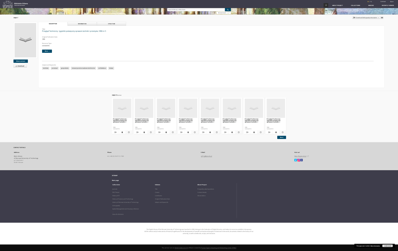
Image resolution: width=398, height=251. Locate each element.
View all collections (118, 214)
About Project (337, 5)
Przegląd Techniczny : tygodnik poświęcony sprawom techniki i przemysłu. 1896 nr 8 (252, 120)
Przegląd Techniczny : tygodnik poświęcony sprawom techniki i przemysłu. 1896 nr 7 (230, 120)
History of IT (116, 196)
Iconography (116, 205)
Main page (115, 180)
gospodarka (64, 68)
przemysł (55, 68)
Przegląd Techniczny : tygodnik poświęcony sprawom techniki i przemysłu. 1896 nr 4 (186, 120)
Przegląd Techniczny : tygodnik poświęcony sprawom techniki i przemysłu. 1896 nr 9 (274, 120)
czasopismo (46, 45)
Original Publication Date (162, 199)
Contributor (158, 196)
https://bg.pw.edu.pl (300, 156)
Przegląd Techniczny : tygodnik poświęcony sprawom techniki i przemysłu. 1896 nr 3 (164, 120)
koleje (111, 68)
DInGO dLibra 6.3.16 (181, 248)
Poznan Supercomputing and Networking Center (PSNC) (218, 248)
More (281, 137)
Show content (20, 61)
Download (20, 66)
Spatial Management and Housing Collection (125, 209)
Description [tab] (53, 23)
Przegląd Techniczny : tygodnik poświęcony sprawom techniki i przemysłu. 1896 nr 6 (208, 120)
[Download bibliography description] (115, 132)
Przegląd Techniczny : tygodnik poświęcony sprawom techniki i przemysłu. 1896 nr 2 (142, 120)
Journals (114, 189)
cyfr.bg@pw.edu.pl (206, 156)
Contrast (383, 1)
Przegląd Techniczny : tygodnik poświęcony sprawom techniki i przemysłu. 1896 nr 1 (120, 120)
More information (375, 246)
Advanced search (222, 13)
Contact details (201, 192)
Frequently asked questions (205, 189)
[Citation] (382, 17)
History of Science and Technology (122, 199)
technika (45, 68)
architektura (102, 68)
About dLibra (201, 196)
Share (392, 1)
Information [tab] (82, 23)
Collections (355, 5)
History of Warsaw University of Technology (125, 202)
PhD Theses (115, 192)
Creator (157, 192)
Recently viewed (388, 5)
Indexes (371, 5)
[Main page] (326, 5)
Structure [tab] (111, 23)
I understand (387, 246)
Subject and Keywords (161, 202)
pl (371, 1)
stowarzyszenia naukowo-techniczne (83, 68)
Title (156, 189)
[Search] (228, 9)
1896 (43, 39)
